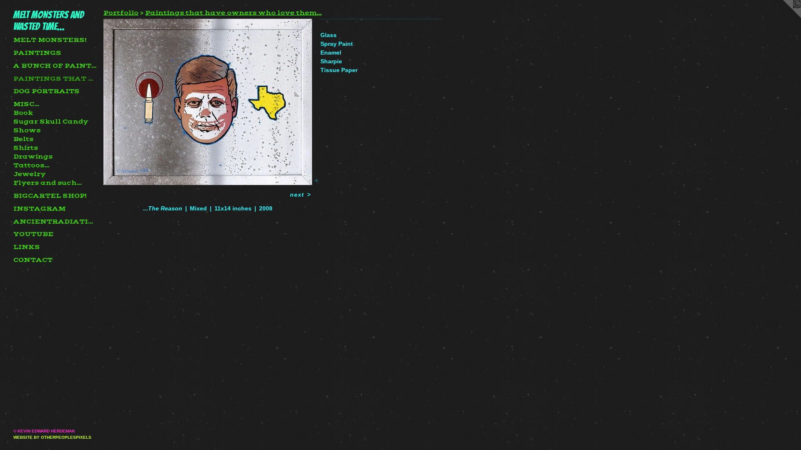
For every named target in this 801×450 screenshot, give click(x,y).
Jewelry (29, 174)
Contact (33, 260)
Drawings (33, 156)
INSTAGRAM (39, 208)
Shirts (25, 148)
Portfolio (121, 13)
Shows (26, 130)
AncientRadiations (55, 221)
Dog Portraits (46, 91)
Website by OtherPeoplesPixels (52, 437)
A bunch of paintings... (55, 66)
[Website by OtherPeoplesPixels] (784, 16)
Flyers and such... (47, 183)
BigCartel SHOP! (49, 196)
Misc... (26, 104)
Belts (23, 139)
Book (23, 113)
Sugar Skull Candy (50, 121)
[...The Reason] (207, 102)
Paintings (37, 53)
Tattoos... (31, 165)
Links (26, 247)
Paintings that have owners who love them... (55, 78)
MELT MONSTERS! (49, 40)
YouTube (33, 234)
